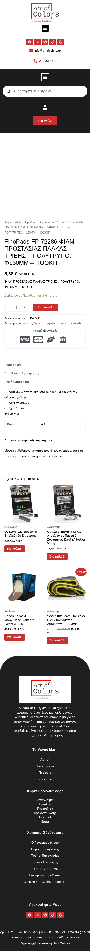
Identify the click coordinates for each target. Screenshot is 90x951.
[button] (45, 28)
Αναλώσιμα (46, 222)
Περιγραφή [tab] (12, 364)
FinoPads (75, 323)
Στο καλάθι (46, 307)
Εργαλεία (51, 323)
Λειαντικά (63, 222)
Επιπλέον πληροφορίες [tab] (21, 373)
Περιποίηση (45, 808)
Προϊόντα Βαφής (45, 813)
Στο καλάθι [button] (14, 548)
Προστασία (45, 817)
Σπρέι (45, 821)
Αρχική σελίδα (13, 222)
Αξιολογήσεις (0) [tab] (16, 381)
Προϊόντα (31, 222)
